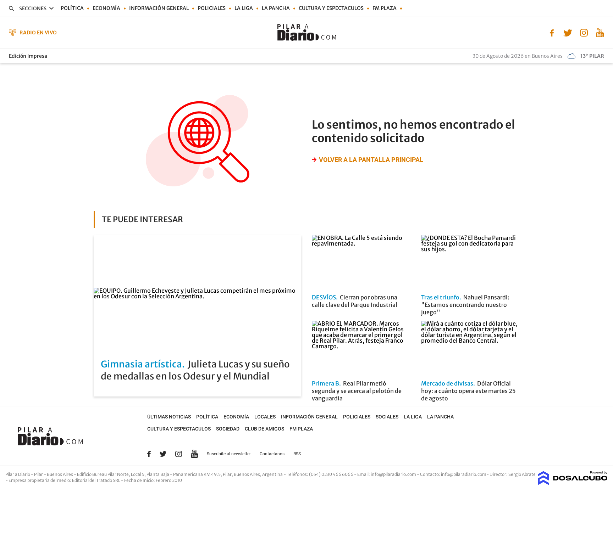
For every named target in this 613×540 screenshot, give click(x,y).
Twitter (163, 454)
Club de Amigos (264, 429)
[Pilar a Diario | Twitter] (567, 32)
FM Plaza (384, 8)
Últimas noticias (169, 417)
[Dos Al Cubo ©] (573, 482)
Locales (265, 417)
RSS (297, 453)
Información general (159, 8)
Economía (106, 8)
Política (72, 8)
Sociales (387, 417)
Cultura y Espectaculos (331, 8)
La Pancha (276, 8)
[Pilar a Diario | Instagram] (583, 32)
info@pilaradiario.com (463, 474)
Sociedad (227, 429)
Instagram (178, 454)
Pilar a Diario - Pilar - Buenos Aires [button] (39, 474)
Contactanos (272, 453)
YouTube (194, 453)
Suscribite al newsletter (229, 453)
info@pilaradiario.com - (395, 474)
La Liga (243, 8)
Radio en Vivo (38, 32)
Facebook (149, 454)
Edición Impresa (28, 56)
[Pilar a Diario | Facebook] (551, 32)
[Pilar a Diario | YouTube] (599, 32)
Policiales (212, 8)
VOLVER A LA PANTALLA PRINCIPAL (371, 159)
